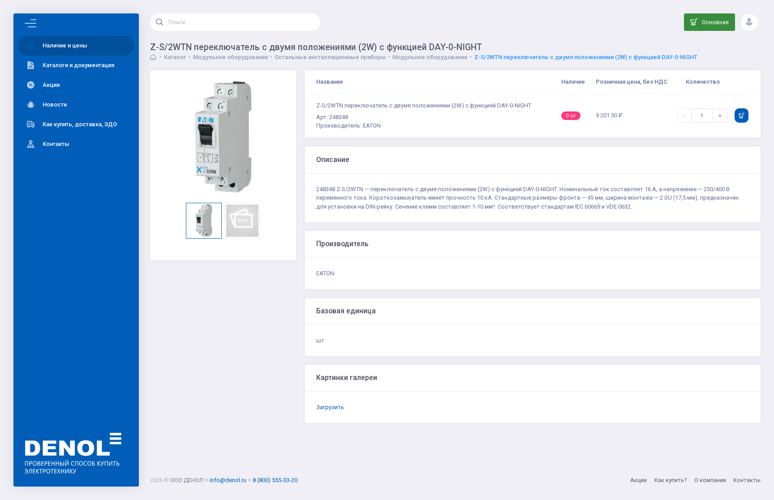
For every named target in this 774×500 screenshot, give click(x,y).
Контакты (747, 480)
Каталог (175, 57)
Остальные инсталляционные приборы (330, 57)
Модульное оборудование (230, 57)
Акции (638, 480)
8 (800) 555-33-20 (275, 480)
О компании (710, 480)
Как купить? (670, 480)
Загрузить (330, 407)
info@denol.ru (228, 480)
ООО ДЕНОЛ (186, 480)
